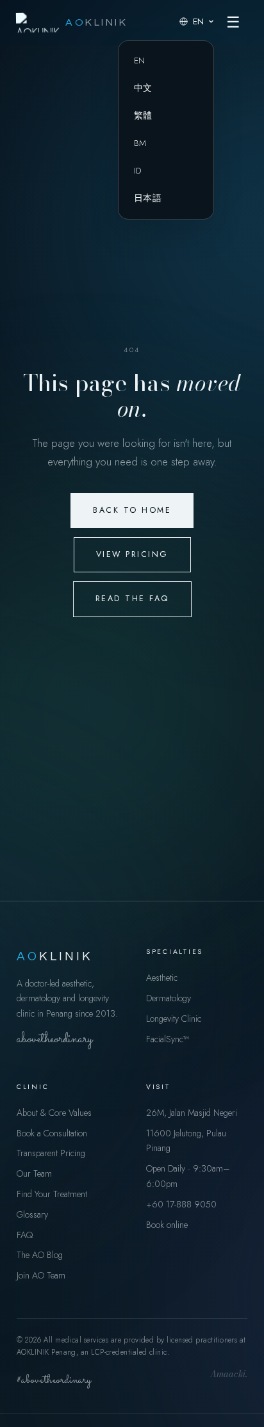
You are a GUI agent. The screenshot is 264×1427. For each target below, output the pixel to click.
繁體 (143, 115)
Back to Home (132, 510)
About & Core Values (54, 1112)
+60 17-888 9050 (181, 1204)
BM (140, 143)
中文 (143, 88)
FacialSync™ (167, 1039)
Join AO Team (41, 1275)
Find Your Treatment (52, 1194)
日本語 (147, 198)
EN (139, 60)
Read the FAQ (132, 598)
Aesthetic (161, 977)
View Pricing (132, 554)
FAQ (25, 1235)
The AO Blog (40, 1254)
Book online (167, 1224)
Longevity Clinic (173, 1018)
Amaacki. (228, 1375)
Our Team (34, 1173)
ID (138, 171)
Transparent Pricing (51, 1153)
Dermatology (168, 998)
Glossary (32, 1214)
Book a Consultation (52, 1133)
